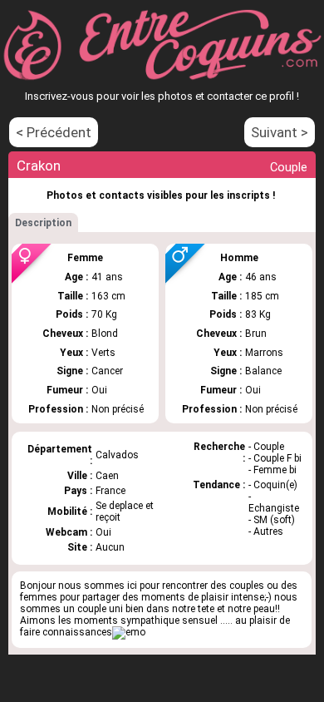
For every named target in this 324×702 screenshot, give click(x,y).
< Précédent (53, 132)
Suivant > (279, 132)
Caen (107, 476)
